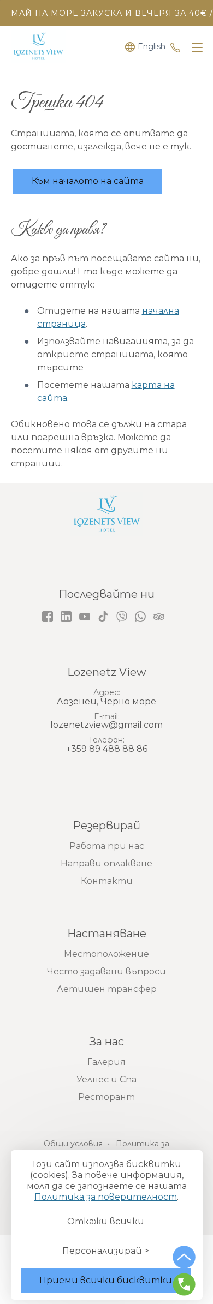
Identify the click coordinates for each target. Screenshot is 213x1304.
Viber (122, 617)
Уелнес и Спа (106, 1079)
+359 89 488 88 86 (175, 47)
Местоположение (106, 954)
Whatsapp (140, 617)
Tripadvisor (159, 617)
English (151, 46)
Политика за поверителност (105, 1197)
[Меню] (195, 48)
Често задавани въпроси (106, 971)
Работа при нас (106, 846)
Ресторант (106, 1097)
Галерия (106, 1062)
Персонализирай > (105, 1251)
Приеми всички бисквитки (105, 1280)
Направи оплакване (106, 863)
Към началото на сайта (88, 181)
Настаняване (106, 933)
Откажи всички (105, 1221)
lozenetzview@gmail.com (106, 725)
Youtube (85, 617)
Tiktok (103, 617)
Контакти (107, 881)
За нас (106, 1041)
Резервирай (106, 825)
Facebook (48, 617)
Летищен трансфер (107, 989)
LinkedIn (66, 617)
